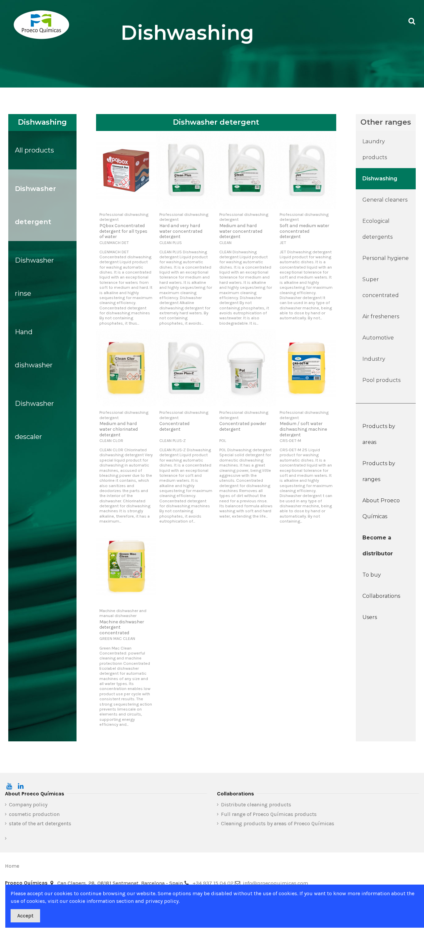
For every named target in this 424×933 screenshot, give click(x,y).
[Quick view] (126, 206)
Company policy (28, 804)
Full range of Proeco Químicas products (269, 814)
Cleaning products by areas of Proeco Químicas (277, 823)
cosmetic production (34, 814)
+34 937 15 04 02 (213, 883)
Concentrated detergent (174, 426)
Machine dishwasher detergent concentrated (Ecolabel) (121, 630)
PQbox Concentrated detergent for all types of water (123, 231)
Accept (25, 915)
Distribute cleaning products (256, 804)
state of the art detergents (40, 823)
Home (12, 866)
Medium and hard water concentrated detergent (240, 231)
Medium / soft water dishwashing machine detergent (303, 429)
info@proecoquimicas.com (275, 883)
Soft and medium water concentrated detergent (304, 231)
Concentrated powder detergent (242, 426)
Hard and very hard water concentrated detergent (180, 231)
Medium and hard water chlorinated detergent (118, 429)
